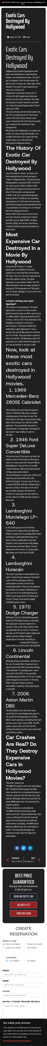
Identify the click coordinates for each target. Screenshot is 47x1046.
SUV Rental (31, 948)
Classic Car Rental (34, 944)
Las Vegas (31, 961)
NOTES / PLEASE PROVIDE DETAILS (21, 1001)
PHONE (6, 991)
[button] (17, 848)
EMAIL (6, 970)
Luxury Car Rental (13, 948)
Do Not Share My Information (17, 1041)
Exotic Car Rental (12, 944)
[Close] (45, 1019)
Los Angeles (13, 961)
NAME (6, 981)
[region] (23, 1032)
